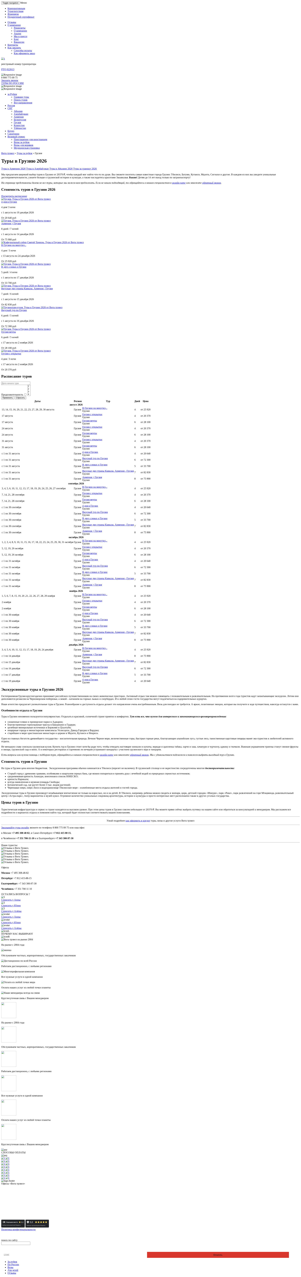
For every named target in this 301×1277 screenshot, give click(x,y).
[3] (29, 391)
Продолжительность (12, 394)
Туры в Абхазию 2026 (61, 168)
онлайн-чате (179, 182)
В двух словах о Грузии (13, 267)
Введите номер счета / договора (20, 1249)
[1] (29, 386)
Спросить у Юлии (11, 905)
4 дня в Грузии (9, 201)
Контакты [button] (13, 45)
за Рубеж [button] (12, 94)
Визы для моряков (23, 145)
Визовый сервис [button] (16, 136)
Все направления (23, 102)
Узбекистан (20, 128)
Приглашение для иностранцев (30, 139)
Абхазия (18, 111)
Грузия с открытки (11, 353)
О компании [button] (14, 25)
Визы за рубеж (21, 142)
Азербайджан (21, 114)
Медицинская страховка (27, 148)
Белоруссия (20, 119)
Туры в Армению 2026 (13, 168)
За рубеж (12, 1261)
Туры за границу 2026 (85, 168)
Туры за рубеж (24, 153)
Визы (10, 1267)
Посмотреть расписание (14, 196)
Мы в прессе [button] (20, 36)
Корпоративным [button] (16, 8)
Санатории (13, 133)
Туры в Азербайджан (37, 168)
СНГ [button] (10, 108)
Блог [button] (16, 39)
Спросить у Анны (11, 900)
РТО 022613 (7, 69)
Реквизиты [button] (19, 28)
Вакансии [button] (19, 42)
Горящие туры (21, 97)
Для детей (13, 1270)
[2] (29, 389)
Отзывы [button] (12, 22)
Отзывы (12, 1273)
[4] (29, 394)
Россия (11, 105)
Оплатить (217, 1255)
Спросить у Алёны (11, 911)
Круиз (11, 131)
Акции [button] (17, 33)
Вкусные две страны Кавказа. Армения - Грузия (27, 288)
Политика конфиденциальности (18, 1229)
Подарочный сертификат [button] (21, 17)
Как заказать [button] (14, 47)
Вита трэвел (7, 153)
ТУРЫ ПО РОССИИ (12, 83)
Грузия (17, 122)
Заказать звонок (9, 80)
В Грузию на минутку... (13, 245)
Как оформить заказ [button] (24, 53)
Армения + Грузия (11, 223)
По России (13, 1264)
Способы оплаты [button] (23, 50)
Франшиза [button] (13, 14)
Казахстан (19, 125)
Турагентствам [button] (15, 11)
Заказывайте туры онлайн (15, 827)
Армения (19, 116)
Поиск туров (20, 100)
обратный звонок (211, 182)
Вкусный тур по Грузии (14, 310)
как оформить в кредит (138, 820)
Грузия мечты (8, 332)
